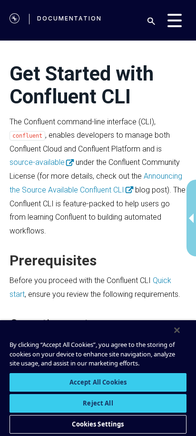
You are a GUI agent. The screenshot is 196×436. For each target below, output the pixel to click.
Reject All (98, 403)
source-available (37, 162)
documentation (69, 18)
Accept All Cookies (98, 382)
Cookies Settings (98, 424)
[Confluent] (15, 20)
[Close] (177, 330)
